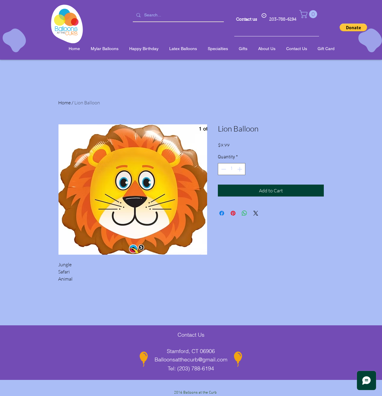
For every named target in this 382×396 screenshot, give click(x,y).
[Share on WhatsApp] (244, 213)
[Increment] (240, 169)
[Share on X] (255, 213)
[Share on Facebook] (221, 213)
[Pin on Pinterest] (233, 213)
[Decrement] (223, 169)
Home (64, 103)
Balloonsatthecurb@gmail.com (191, 359)
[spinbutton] (231, 169)
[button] (309, 14)
